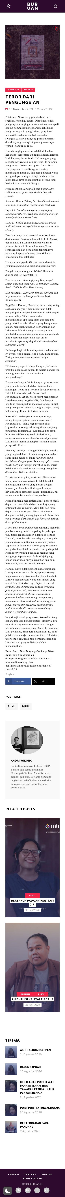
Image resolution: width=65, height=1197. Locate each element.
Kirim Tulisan (32, 1178)
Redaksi (13, 1174)
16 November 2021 (21, 109)
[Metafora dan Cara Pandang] (11, 1127)
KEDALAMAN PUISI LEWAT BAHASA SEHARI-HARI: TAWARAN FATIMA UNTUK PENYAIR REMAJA (37, 1087)
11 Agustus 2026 (31, 1097)
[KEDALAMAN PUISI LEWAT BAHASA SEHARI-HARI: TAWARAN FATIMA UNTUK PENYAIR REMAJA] (11, 1086)
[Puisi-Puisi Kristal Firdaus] (32, 967)
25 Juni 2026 (32, 1004)
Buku (11, 706)
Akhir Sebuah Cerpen (35, 1050)
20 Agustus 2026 (31, 1071)
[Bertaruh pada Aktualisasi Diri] (32, 867)
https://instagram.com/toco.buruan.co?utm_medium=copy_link (28, 660)
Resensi (28, 89)
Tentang (30, 1174)
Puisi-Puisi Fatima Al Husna (40, 1108)
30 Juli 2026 (32, 910)
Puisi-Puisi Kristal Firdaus (32, 999)
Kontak (47, 1174)
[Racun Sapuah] (11, 1069)
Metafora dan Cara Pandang (34, 1125)
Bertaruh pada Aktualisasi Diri (32, 903)
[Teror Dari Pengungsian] (32, 740)
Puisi (25, 706)
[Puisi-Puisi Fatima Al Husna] (11, 1110)
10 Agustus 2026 (31, 1112)
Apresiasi (13, 89)
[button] (7, 1191)
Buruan (25, 994)
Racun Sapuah (30, 1067)
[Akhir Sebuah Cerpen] (11, 1052)
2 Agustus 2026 (30, 1131)
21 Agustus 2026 (31, 1054)
